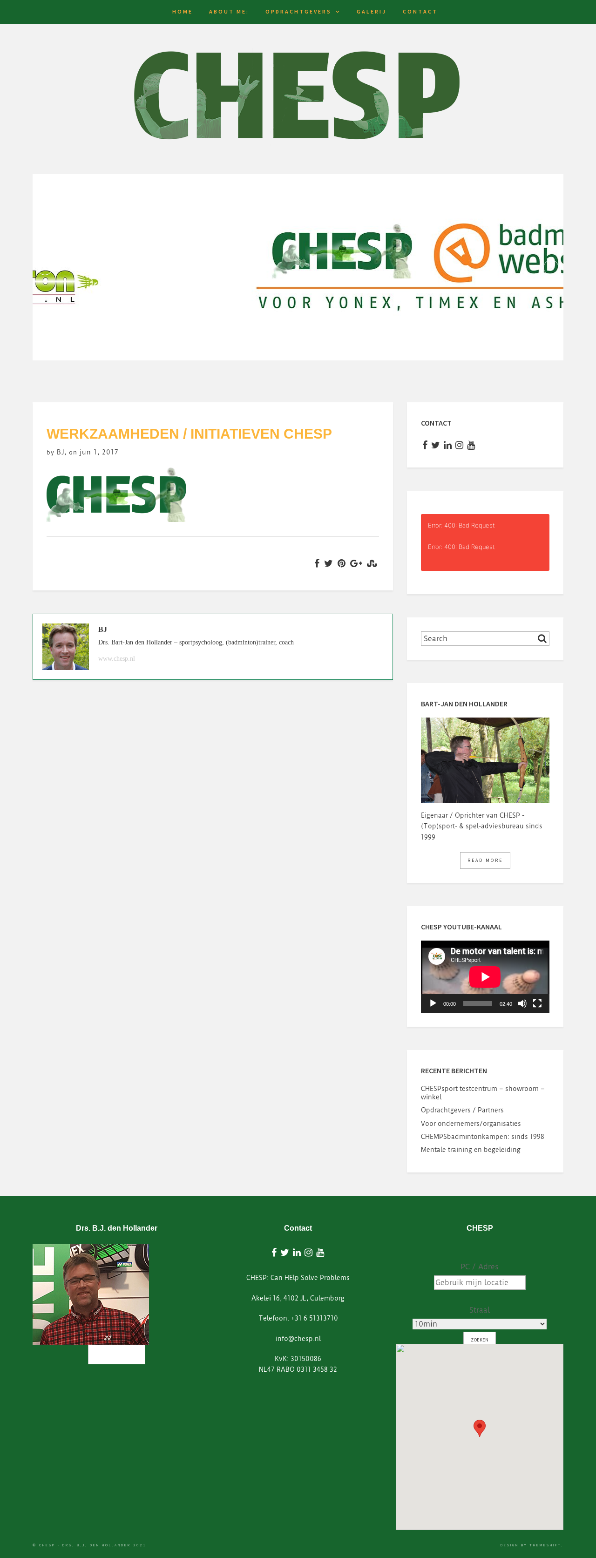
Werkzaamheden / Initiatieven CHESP (189, 433)
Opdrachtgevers (298, 11)
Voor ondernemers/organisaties (471, 1123)
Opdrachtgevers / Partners (462, 1110)
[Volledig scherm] (537, 1003)
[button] (480, 1428)
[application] (485, 977)
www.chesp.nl (116, 658)
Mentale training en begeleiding (471, 1149)
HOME (182, 11)
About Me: (229, 11)
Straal (479, 1310)
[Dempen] (522, 1003)
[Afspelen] (433, 1003)
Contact (420, 11)
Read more (485, 860)
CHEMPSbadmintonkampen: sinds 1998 (482, 1136)
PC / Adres (480, 1266)
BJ (60, 452)
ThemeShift (545, 1545)
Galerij (371, 11)
